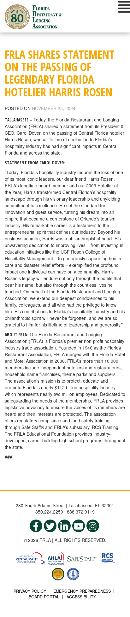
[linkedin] (64, 526)
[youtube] (78, 526)
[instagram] (92, 526)
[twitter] (50, 526)
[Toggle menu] (124, 6)
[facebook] (36, 526)
